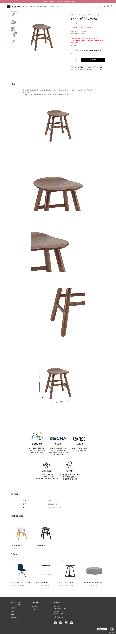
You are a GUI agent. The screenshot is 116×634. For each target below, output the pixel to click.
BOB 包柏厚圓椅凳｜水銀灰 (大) (92, 583)
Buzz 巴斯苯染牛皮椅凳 (66, 583)
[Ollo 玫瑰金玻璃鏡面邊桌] (46, 569)
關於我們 (25, 6)
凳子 (94, 69)
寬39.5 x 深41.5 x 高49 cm (55, 508)
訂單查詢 (34, 606)
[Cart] (112, 6)
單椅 (85, 67)
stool (101, 69)
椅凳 (95, 67)
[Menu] (4, 6)
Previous (20, 34)
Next (63, 34)
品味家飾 (39, 6)
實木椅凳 (89, 69)
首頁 (72, 15)
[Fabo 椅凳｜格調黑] (46, 532)
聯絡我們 (13, 611)
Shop (76, 15)
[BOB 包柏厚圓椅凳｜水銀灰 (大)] (94, 569)
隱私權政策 (14, 618)
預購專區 (90, 67)
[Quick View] (26, 539)
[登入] (100, 6)
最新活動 (51, 6)
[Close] (114, 1)
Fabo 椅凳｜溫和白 (16, 545)
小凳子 (76, 69)
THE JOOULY (59, 6)
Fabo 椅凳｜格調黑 (40, 545)
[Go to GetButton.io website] (112, 632)
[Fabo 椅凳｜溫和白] (22, 532)
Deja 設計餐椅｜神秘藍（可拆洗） (20, 583)
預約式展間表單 (58, 617)
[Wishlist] (108, 6)
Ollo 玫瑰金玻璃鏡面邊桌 (42, 583)
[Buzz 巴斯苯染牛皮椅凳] (70, 569)
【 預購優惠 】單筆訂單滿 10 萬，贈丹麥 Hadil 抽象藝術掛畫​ (58, 1)
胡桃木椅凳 (82, 69)
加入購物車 (93, 60)
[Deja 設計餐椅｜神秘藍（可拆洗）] (22, 569)
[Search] (104, 6)
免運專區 (87, 15)
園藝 (45, 6)
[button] (22, 539)
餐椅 (76, 67)
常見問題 (34, 609)
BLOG (12, 614)
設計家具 (32, 6)
